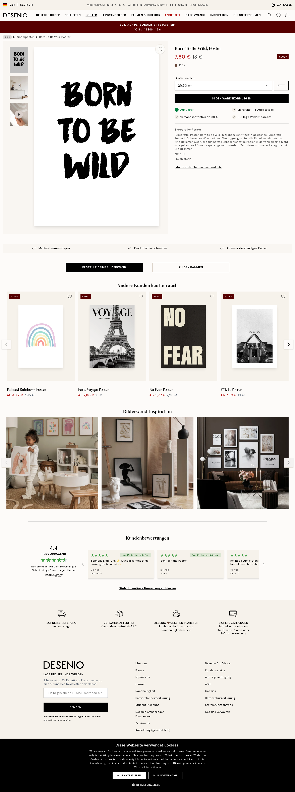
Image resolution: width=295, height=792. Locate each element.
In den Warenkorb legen (231, 98)
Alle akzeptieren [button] (129, 775)
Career (140, 684)
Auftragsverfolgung (218, 677)
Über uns (141, 663)
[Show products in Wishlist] (278, 15)
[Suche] (269, 15)
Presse (139, 670)
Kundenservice (215, 670)
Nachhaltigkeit (145, 691)
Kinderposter (25, 37)
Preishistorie (183, 159)
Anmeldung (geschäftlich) (152, 730)
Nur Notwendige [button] (165, 775)
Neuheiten (73, 15)
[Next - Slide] (288, 344)
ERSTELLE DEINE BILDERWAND (104, 267)
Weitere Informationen (147, 767)
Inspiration (219, 15)
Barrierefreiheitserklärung (153, 698)
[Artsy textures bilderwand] (147, 463)
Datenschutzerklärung (68, 716)
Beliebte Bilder (48, 15)
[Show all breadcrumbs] (7, 37)
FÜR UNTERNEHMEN (247, 15)
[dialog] (147, 765)
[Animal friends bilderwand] (52, 463)
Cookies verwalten (217, 712)
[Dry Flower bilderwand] (243, 463)
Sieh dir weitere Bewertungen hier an (147, 588)
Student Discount (147, 705)
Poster (91, 15)
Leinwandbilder (114, 15)
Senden (75, 707)
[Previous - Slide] (6, 344)
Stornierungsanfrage (219, 705)
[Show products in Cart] (287, 15)
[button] (281, 85)
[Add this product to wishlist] (160, 49)
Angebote (173, 15)
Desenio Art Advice (218, 663)
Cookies (210, 691)
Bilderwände (195, 15)
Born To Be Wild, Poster (55, 37)
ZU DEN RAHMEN (191, 267)
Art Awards (142, 723)
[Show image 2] (19, 87)
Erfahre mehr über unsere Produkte (198, 167)
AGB (208, 684)
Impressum (142, 677)
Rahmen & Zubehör (145, 15)
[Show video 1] (19, 114)
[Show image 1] (19, 60)
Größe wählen (185, 78)
